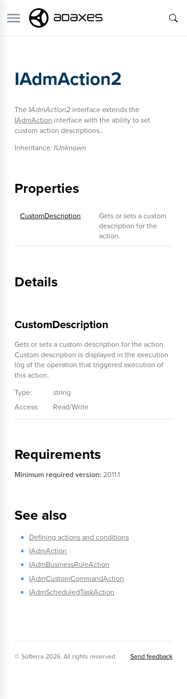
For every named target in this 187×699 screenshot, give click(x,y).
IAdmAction (33, 120)
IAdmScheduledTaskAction (71, 592)
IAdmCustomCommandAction (76, 578)
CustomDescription (50, 216)
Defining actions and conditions (79, 537)
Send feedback (151, 656)
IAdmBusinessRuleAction (69, 564)
